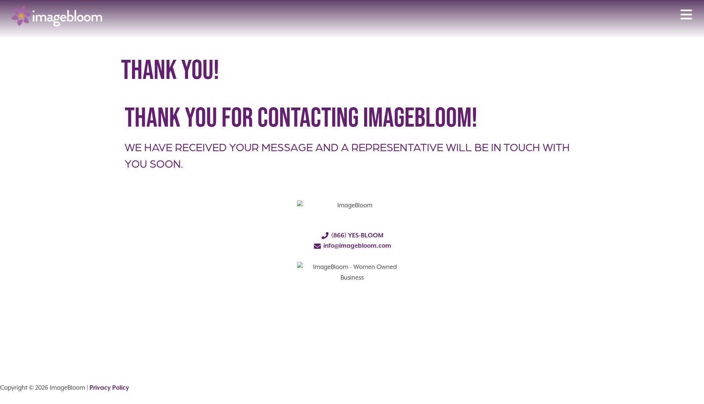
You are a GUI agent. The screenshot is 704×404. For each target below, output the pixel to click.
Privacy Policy (109, 388)
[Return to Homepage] (57, 16)
